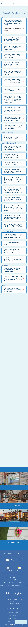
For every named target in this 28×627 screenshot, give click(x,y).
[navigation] (14, 3)
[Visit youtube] (14, 608)
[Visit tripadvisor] (17, 608)
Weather (7, 553)
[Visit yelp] (21, 608)
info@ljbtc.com (14, 603)
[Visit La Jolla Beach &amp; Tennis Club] (14, 593)
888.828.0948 (14, 601)
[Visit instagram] (10, 608)
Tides (20, 553)
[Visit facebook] (7, 608)
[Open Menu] (2, 3)
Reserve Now (21, 622)
